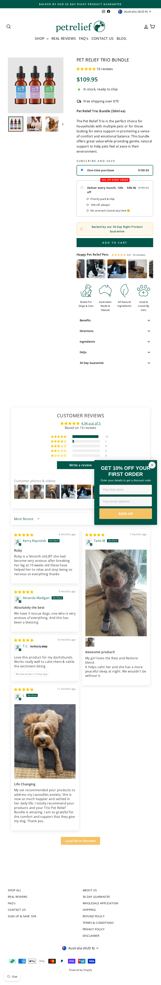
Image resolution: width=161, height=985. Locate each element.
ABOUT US (90, 890)
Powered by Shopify (80, 970)
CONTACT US (102, 38)
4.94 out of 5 (91, 423)
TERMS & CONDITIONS (98, 923)
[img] (23, 535)
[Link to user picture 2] (90, 642)
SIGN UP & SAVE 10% (22, 916)
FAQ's (84, 38)
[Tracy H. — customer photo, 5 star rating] (129, 268)
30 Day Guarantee (92, 363)
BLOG (121, 38)
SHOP (40, 38)
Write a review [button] (80, 465)
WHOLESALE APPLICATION (100, 903)
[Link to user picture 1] (116, 592)
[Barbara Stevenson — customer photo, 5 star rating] (108, 268)
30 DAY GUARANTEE (96, 897)
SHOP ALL (14, 890)
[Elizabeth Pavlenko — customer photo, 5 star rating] (87, 268)
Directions (86, 331)
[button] (87, 69)
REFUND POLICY (93, 916)
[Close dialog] (152, 465)
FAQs (83, 352)
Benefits (85, 320)
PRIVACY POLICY (94, 929)
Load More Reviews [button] (80, 841)
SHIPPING (89, 910)
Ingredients (87, 341)
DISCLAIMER (91, 936)
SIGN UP (125, 514)
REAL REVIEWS (63, 38)
